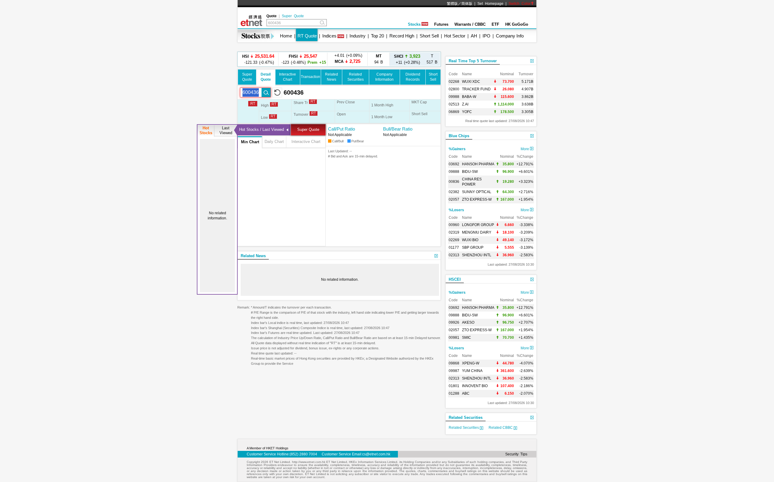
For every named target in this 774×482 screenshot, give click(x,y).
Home (286, 35)
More (525, 149)
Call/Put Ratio (341, 128)
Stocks (414, 24)
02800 (454, 89)
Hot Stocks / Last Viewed (261, 129)
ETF (495, 24)
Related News (253, 256)
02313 (454, 255)
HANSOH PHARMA (478, 164)
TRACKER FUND (476, 89)
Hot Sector (454, 35)
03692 (454, 164)
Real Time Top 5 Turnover (473, 61)
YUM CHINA (472, 371)
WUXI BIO (470, 240)
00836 (454, 182)
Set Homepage (490, 4)
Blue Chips (459, 136)
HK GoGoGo (516, 24)
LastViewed (226, 130)
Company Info (510, 35)
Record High (401, 35)
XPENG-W (470, 363)
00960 (454, 225)
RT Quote (307, 35)
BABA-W (469, 97)
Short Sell (429, 35)
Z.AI (465, 104)
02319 (454, 232)
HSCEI (455, 279)
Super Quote (293, 16)
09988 (454, 97)
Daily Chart (274, 141)
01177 (454, 247)
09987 (454, 371)
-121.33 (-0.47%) (258, 59)
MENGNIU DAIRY (476, 232)
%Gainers (457, 149)
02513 (454, 104)
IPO (486, 35)
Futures (441, 24)
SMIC (466, 337)
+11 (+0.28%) (407, 59)
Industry (358, 35)
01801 (454, 386)
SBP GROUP (472, 247)
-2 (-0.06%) (347, 59)
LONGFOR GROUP (478, 225)
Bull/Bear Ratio (397, 128)
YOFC (467, 112)
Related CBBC (501, 427)
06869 (454, 112)
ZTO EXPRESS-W (477, 199)
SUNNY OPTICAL (476, 192)
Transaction (310, 77)
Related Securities (466, 417)
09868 (454, 363)
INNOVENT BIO (475, 386)
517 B (432, 59)
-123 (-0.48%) (303, 59)
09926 (454, 322)
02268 (454, 81)
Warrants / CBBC (470, 24)
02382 (454, 192)
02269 (454, 240)
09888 (454, 172)
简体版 (466, 4)
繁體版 (452, 4)
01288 (454, 393)
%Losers (456, 210)
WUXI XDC (471, 81)
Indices (329, 35)
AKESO (468, 322)
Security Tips (516, 454)
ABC (466, 393)
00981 (454, 337)
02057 (454, 199)
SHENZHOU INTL (476, 255)
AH (474, 35)
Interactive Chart (305, 141)
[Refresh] (277, 92)
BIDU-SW (470, 172)
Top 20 (377, 35)
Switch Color (520, 4)
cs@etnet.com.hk (376, 454)
